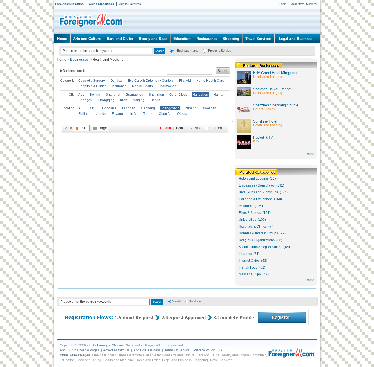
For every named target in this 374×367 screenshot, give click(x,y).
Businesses (80, 59)
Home (62, 39)
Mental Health (142, 86)
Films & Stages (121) (255, 213)
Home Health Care (210, 81)
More (310, 280)
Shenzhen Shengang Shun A (275, 105)
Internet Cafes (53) (253, 261)
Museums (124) (251, 206)
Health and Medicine (108, 60)
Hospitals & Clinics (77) (256, 226)
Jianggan (128, 108)
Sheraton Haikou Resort (272, 89)
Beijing (95, 95)
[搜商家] (172, 50)
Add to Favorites (130, 3)
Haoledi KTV (263, 137)
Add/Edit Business (146, 350)
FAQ (222, 350)
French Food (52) (252, 267)
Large (102, 128)
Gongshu (109, 108)
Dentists (116, 81)
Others (182, 114)
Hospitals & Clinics (92, 86)
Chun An (165, 114)
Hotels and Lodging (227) (258, 178)
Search (223, 71)
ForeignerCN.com (110, 345)
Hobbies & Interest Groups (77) (262, 233)
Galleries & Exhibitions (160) (260, 199)
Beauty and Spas (153, 39)
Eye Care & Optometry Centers (151, 81)
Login (282, 3)
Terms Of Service (177, 350)
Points (180, 128)
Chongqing (106, 100)
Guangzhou (134, 95)
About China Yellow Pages (79, 350)
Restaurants (207, 39)
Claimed (215, 128)
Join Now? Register (304, 3)
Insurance (119, 86)
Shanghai (113, 95)
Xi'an (123, 100)
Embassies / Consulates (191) (261, 185)
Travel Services (258, 39)
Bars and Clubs (120, 39)
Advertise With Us (116, 350)
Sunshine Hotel (265, 121)
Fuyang (117, 114)
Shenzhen (156, 95)
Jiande (101, 114)
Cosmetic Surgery (91, 81)
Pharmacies (167, 86)
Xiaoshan (209, 108)
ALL (81, 95)
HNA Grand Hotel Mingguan (275, 73)
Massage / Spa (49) (254, 274)
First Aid (185, 81)
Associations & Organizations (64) (264, 247)
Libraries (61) (249, 254)
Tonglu (148, 114)
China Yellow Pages (75, 355)
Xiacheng (148, 108)
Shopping (231, 39)
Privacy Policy (204, 350)
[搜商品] (204, 50)
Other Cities (178, 95)
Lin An (133, 114)
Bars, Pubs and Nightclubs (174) (263, 192)
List (82, 128)
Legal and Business (295, 39)
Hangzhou (200, 95)
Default (165, 128)
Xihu (93, 108)
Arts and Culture (87, 39)
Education (182, 39)
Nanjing (139, 100)
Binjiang (84, 114)
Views (195, 128)
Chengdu (85, 100)
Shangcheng (170, 108)
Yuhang (191, 108)
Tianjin (155, 100)
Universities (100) (252, 220)
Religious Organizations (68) (260, 240)
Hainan (219, 95)
